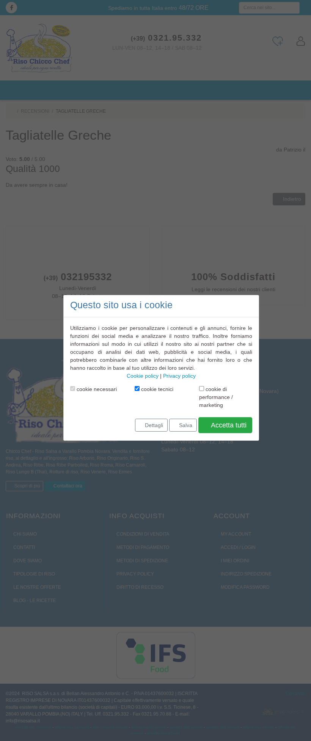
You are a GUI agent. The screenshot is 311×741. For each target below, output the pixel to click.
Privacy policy (179, 376)
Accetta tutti (228, 425)
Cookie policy (143, 376)
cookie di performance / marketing (216, 397)
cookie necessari (96, 389)
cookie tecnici (156, 389)
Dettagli (153, 425)
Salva (184, 425)
